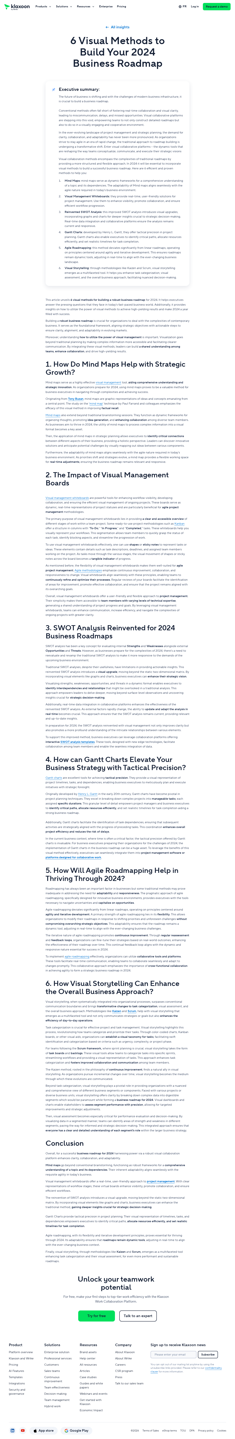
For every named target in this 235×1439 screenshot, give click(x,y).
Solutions (62, 6)
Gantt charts (54, 778)
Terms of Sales (150, 1430)
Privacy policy (206, 1430)
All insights (120, 27)
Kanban (179, 524)
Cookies (221, 1430)
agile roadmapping (77, 956)
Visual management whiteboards (67, 498)
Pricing (121, 6)
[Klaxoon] (17, 6)
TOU (183, 1430)
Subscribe (208, 1354)
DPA (192, 1430)
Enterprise (106, 6)
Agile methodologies (88, 570)
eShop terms (169, 1430)
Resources (83, 6)
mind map (96, 403)
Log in (195, 6)
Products (41, 6)
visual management (108, 382)
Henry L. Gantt (87, 794)
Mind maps (53, 415)
